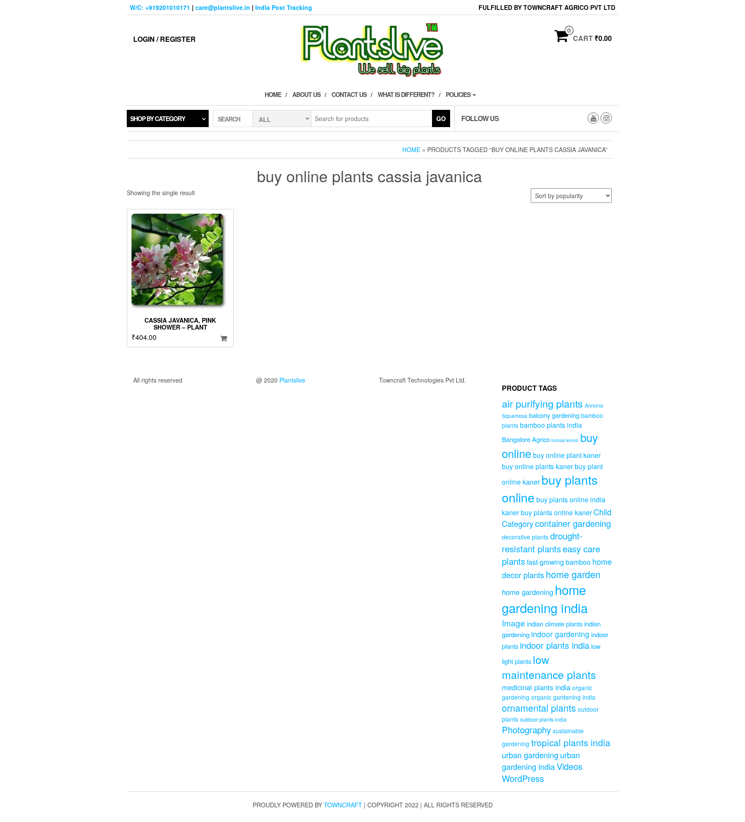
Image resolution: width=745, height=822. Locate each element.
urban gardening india (541, 760)
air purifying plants (542, 403)
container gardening (573, 523)
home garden (573, 574)
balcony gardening (554, 415)
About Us (306, 94)
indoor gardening (560, 634)
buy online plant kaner (567, 455)
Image (513, 623)
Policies (459, 94)
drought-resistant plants (542, 541)
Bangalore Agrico (526, 439)
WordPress (523, 778)
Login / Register (164, 39)
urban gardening (530, 754)
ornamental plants (539, 707)
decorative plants (525, 536)
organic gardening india (563, 697)
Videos (569, 766)
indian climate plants (554, 623)
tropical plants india (570, 742)
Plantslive (292, 380)
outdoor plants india (543, 719)
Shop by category (157, 118)
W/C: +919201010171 (160, 7)
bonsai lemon (565, 440)
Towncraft (343, 804)
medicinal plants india (536, 687)
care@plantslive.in (222, 7)
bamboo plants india (551, 425)
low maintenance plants (549, 666)
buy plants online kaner (556, 512)
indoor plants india (554, 645)
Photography (526, 729)
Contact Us (349, 94)
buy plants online (550, 488)
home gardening (527, 592)
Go (441, 118)
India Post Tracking (283, 7)
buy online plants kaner (537, 466)
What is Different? (406, 94)
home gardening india (545, 598)
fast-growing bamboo (559, 562)
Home (273, 94)
